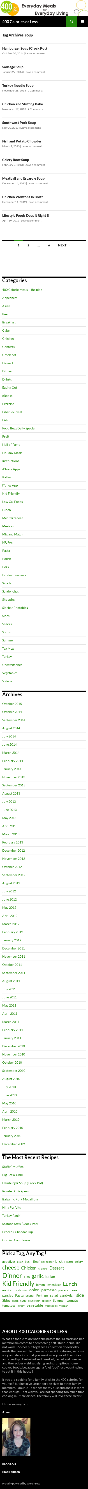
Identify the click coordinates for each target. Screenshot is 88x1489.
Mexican (8, 526)
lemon (40, 1285)
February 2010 (12, 1128)
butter (69, 1261)
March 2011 (10, 1022)
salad (54, 1295)
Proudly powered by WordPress (21, 1483)
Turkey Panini (11, 1215)
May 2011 (9, 1005)
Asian (6, 306)
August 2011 (11, 981)
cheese (10, 1267)
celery (79, 1261)
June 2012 (9, 899)
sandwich (67, 1295)
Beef (5, 314)
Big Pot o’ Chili (12, 1175)
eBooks (7, 396)
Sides (5, 616)
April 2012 (9, 916)
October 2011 (12, 964)
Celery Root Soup (15, 160)
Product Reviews (14, 575)
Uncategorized (12, 665)
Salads (6, 583)
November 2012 (13, 858)
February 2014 (12, 761)
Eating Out (9, 387)
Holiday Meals (12, 453)
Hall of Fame (11, 444)
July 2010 (9, 1087)
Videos (7, 681)
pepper (30, 1295)
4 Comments (35, 109)
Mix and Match (12, 534)
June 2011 (9, 997)
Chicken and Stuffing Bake (22, 104)
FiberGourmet (12, 412)
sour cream (34, 1300)
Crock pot (9, 355)
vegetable (34, 1305)
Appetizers (9, 298)
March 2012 (10, 924)
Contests (8, 347)
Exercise (8, 404)
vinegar (63, 1305)
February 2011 (12, 1030)
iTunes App (10, 485)
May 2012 (9, 907)
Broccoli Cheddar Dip (17, 1232)
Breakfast (9, 322)
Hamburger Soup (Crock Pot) (24, 48)
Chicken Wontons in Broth (23, 197)
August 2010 (11, 1079)
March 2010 (10, 1119)
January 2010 (11, 1136)
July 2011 (9, 989)
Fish (5, 420)
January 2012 (11, 940)
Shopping (8, 599)
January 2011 (11, 1038)
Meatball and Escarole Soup (23, 178)
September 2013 (13, 785)
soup (23, 1300)
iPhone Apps (11, 469)
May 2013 (9, 818)
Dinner (7, 371)
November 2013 (13, 777)
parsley (7, 1295)
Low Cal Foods (12, 502)
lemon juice (54, 1285)
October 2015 (12, 704)
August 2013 (11, 793)
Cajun (6, 330)
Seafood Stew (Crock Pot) (20, 1224)
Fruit (5, 436)
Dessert (7, 363)
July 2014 (9, 736)
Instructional (11, 461)
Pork (5, 567)
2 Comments (35, 90)
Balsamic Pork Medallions (20, 1199)
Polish (6, 559)
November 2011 (13, 956)
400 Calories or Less (20, 21)
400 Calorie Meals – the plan (22, 290)
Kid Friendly (11, 493)
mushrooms (21, 1290)
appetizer (8, 1261)
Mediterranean (12, 518)
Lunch (6, 510)
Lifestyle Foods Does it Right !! (25, 215)
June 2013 (9, 810)
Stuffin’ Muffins (12, 1167)
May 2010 (9, 1103)
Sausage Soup (12, 67)
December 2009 (13, 1144)
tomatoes (8, 1305)
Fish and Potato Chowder (22, 141)
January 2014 (11, 769)
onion (34, 1289)
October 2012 (12, 867)
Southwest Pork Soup (19, 122)
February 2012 (12, 932)
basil (28, 1261)
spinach (46, 1300)
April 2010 (9, 1111)
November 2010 (13, 1054)
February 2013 (12, 842)
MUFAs (7, 542)
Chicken (8, 338)
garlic (38, 1276)
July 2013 (9, 801)
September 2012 (13, 875)
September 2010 (13, 1070)
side (80, 1295)
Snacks (7, 624)
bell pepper (47, 1261)
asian (20, 1261)
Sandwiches (10, 591)
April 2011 (9, 1013)
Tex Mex (8, 648)
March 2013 (10, 834)
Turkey (7, 656)
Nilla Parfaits (11, 1207)
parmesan (49, 1290)
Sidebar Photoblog (15, 608)
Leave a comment (35, 53)
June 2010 (9, 1095)
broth (60, 1261)
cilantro (43, 1268)
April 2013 (9, 826)
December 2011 (13, 948)
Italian (6, 477)
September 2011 (13, 973)
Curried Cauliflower (16, 1240)
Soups (6, 632)
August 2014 (11, 728)
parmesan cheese (67, 1290)
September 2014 (13, 720)
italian (50, 1276)
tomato (72, 1300)
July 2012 (9, 891)
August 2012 (11, 883)
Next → (64, 245)
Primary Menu (82, 21)
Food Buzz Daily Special (18, 428)
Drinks (7, 379)
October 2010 (12, 1062)
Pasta (6, 550)
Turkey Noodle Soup (18, 85)
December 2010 (13, 1046)
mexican (7, 1290)
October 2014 (12, 712)
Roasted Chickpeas (15, 1191)
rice (46, 1295)
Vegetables (9, 673)
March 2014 (10, 752)
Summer (8, 640)
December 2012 (13, 850)
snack (15, 1300)
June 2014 (9, 744)
